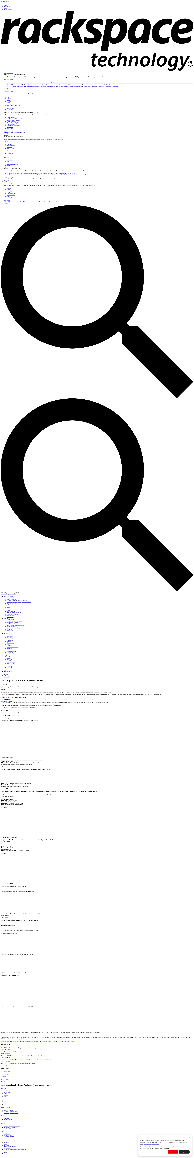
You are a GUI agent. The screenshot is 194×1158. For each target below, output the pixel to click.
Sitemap (6, 1152)
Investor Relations (11, 195)
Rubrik (8, 102)
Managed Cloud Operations (13, 120)
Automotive (9, 162)
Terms (5, 1144)
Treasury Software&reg (6, 701)
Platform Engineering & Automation (15, 123)
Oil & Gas (9, 147)
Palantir (8, 100)
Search (17, 592)
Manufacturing (10, 160)
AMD (8, 97)
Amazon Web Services (12, 106)
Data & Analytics (11, 124)
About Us (9, 188)
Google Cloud (10, 109)
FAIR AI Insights (5, 1074)
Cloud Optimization (11, 121)
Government (10, 153)
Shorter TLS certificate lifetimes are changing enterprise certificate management (19, 1048)
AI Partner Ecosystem (9, 91)
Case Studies (48, 174)
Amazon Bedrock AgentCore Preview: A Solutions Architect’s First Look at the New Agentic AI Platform (26, 1059)
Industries (6, 135)
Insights (5, 167)
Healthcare (9, 144)
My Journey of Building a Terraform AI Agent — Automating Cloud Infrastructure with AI (22, 1055)
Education (9, 155)
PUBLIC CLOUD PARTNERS (14, 105)
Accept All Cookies (173, 1152)
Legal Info (6, 1145)
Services (6, 111)
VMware (9, 98)
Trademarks (6, 1142)
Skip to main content (5, 1)
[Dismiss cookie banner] (189, 1138)
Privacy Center (7, 1150)
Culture (8, 189)
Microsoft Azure (10, 108)
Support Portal (7, 1092)
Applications (10, 127)
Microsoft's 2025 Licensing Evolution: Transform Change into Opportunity (18, 1063)
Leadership (9, 190)
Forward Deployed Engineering (11, 1113)
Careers (8, 196)
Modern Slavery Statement (10, 1146)
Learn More (3, 1088)
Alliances (9, 192)
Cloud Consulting (11, 117)
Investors (6, 1095)
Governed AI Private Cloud (10, 1111)
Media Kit (3, 1081)
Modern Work (10, 128)
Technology (9, 165)
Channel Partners (11, 193)
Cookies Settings (161, 1152)
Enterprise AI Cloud (8, 73)
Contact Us (3, 594)
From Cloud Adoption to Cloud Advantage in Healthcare (14, 1051)
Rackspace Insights (41, 173)
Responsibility (7, 1148)
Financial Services (11, 145)
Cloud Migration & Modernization (15, 118)
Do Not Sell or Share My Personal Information (15, 1149)
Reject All (184, 1152)
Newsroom (9, 197)
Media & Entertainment (12, 164)
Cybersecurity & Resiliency (13, 125)
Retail (8, 161)
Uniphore (9, 101)
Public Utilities (10, 148)
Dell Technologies (11, 104)
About (5, 181)
